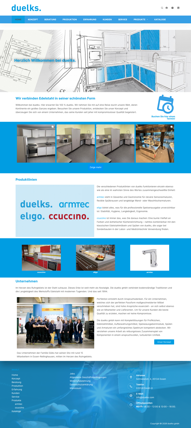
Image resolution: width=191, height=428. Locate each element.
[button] (36, 143)
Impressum (75, 388)
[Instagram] (172, 8)
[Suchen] (162, 8)
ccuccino (102, 218)
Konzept (33, 19)
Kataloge (160, 19)
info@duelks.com (145, 397)
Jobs (72, 373)
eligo (99, 207)
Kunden (107, 19)
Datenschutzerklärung (81, 384)
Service (122, 19)
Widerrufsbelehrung (80, 381)
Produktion (70, 19)
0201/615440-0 (144, 388)
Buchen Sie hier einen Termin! (163, 117)
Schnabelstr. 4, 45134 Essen (151, 379)
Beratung (50, 19)
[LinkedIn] (178, 8)
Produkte (139, 19)
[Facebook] (167, 8)
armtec (101, 197)
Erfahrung (89, 19)
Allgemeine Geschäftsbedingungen (88, 377)
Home (18, 19)
